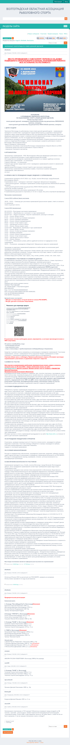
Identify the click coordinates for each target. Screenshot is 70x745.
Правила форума (53, 33)
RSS (65, 33)
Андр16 (17, 40)
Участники (43, 33)
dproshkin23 (8, 680)
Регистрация (58, 1)
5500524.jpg (16, 564)
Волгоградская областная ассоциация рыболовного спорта (35, 11)
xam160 (7, 663)
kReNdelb (23, 40)
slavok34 (7, 703)
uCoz (41, 742)
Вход (66, 1)
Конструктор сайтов (32, 742)
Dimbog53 (8, 691)
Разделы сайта (11, 26)
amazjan (7, 651)
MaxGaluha (30, 40)
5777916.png (27, 564)
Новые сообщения (33, 33)
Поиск (61, 33)
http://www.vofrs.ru (10, 368)
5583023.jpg (16, 584)
